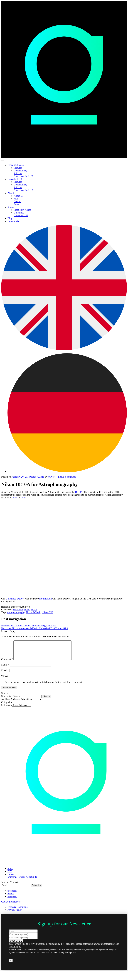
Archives (15, 699)
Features (18, 167)
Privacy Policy (14, 909)
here (15, 497)
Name (5, 664)
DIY (9, 871)
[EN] (64, 349)
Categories (6, 705)
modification (45, 598)
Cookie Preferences (10, 901)
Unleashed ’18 (14, 179)
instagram (12, 896)
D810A (79, 492)
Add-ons (18, 173)
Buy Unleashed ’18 (23, 190)
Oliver (51, 476)
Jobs (16, 198)
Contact (17, 201)
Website (5, 676)
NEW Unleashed (15, 165)
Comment (7, 659)
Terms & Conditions (17, 907)
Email (5, 670)
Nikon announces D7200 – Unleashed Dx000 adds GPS (34, 628)
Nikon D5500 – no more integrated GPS (28, 625)
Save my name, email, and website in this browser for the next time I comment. (44, 682)
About (10, 193)
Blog (9, 218)
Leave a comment (67, 476)
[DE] (67, 471)
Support (11, 207)
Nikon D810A (33, 612)
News (27, 609)
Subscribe (36, 885)
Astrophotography (16, 612)
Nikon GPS (47, 612)
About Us (18, 195)
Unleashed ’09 (21, 215)
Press (16, 204)
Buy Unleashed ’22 (23, 176)
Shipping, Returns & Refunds (22, 877)
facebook (12, 890)
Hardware (18, 609)
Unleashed (19, 212)
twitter (10, 893)
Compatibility (20, 170)
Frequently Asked (22, 209)
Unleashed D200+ (15, 598)
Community (13, 221)
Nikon (34, 609)
